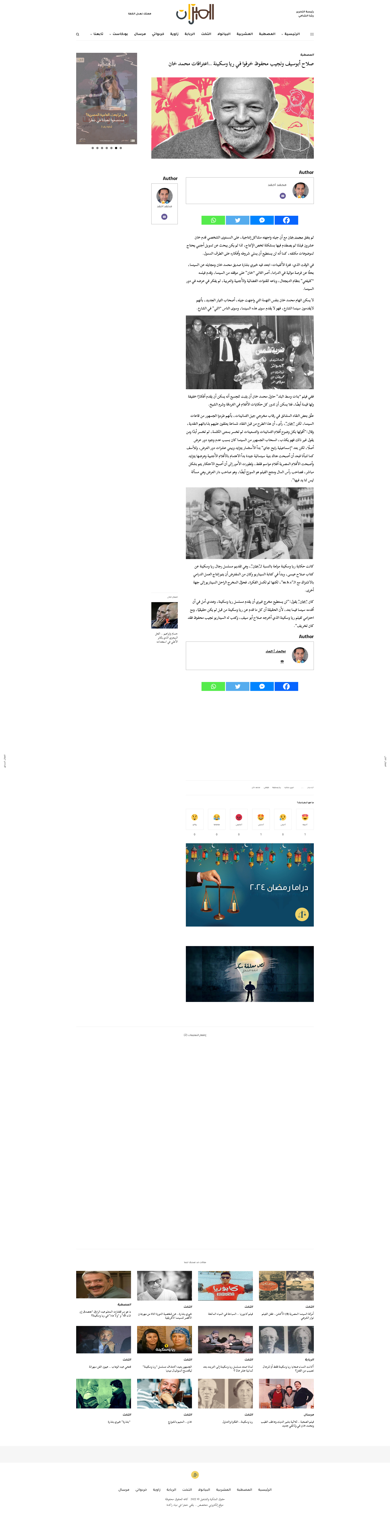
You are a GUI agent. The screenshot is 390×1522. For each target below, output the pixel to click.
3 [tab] (111, 148)
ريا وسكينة (276, 788)
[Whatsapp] (213, 220)
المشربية (223, 1490)
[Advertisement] (250, 736)
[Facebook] (286, 220)
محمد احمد (164, 206)
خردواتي (141, 1490)
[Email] (283, 196)
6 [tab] (97, 148)
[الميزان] (195, 14)
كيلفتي (266, 788)
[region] (250, 973)
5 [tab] (102, 148)
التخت (309, 1307)
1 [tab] (121, 148)
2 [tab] (116, 148)
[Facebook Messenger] (262, 220)
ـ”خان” (256, 566)
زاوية (156, 1490)
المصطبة (307, 55)
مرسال (309, 1415)
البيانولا (204, 1490)
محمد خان (295, 237)
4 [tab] (107, 148)
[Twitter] (237, 220)
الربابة (309, 1360)
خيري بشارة (289, 788)
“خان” (290, 423)
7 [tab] (93, 148)
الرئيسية (265, 1490)
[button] (250, 973)
